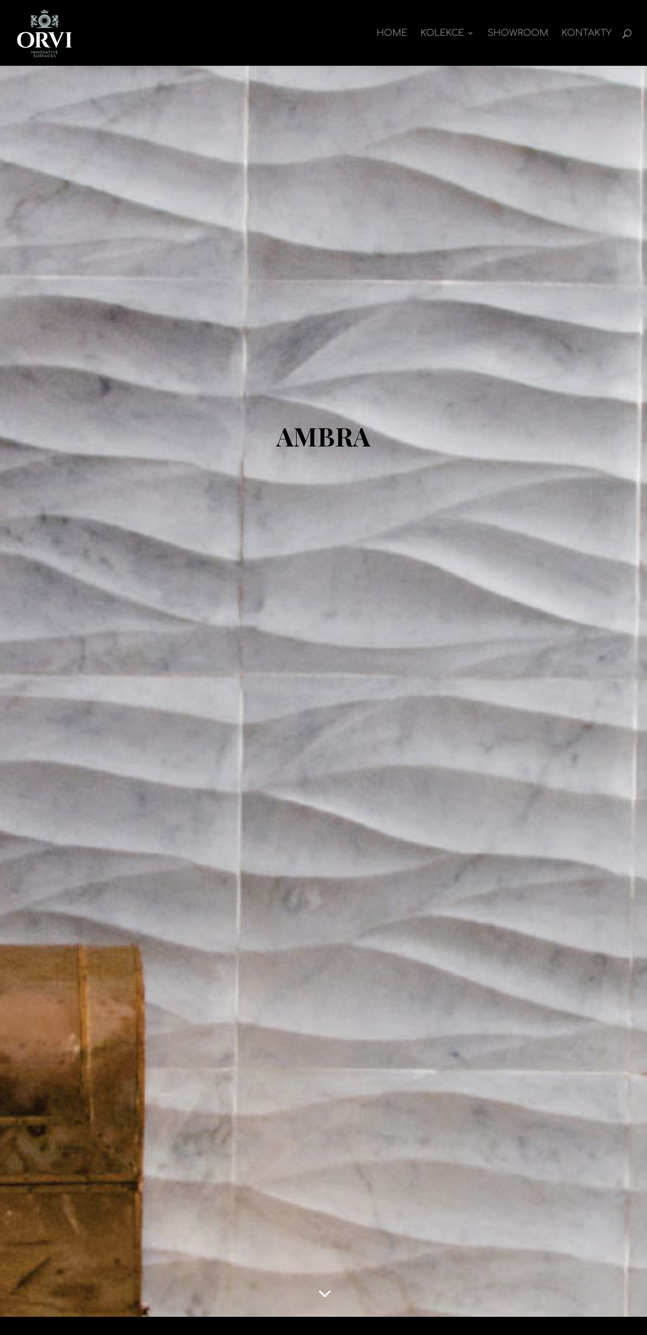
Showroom (517, 33)
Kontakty (587, 33)
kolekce (442, 33)
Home (392, 33)
